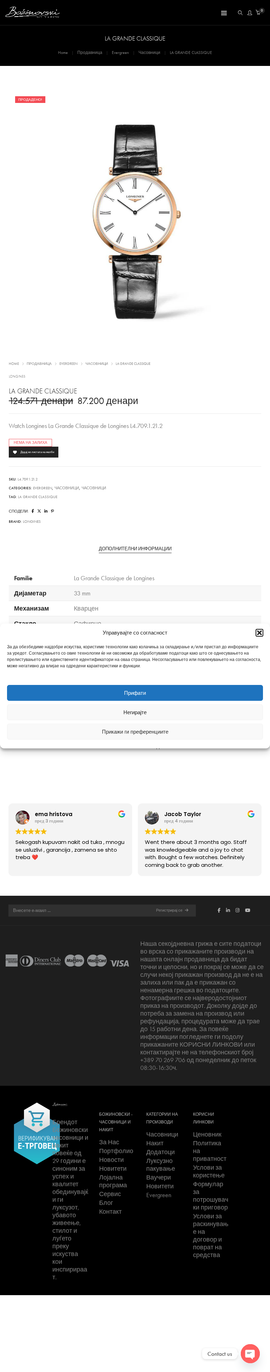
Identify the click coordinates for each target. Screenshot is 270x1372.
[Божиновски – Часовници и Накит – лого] (60, 1104)
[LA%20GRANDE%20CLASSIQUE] (33, 511)
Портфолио (116, 1151)
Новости (111, 1160)
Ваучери (158, 1177)
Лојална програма (113, 1181)
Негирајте (135, 712)
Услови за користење (209, 1171)
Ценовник (207, 1134)
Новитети (113, 1168)
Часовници (149, 52)
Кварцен (86, 608)
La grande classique (37, 497)
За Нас (109, 1142)
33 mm (82, 593)
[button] (259, 632)
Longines (17, 376)
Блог (106, 1203)
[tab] (135, 549)
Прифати (135, 693)
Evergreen (120, 52)
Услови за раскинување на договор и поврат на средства (211, 1235)
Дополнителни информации (135, 549)
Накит (154, 1143)
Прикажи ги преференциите (135, 732)
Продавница (89, 52)
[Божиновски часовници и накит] (32, 14)
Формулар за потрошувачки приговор (210, 1195)
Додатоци (160, 1152)
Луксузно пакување (160, 1164)
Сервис (110, 1194)
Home (63, 52)
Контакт (110, 1211)
